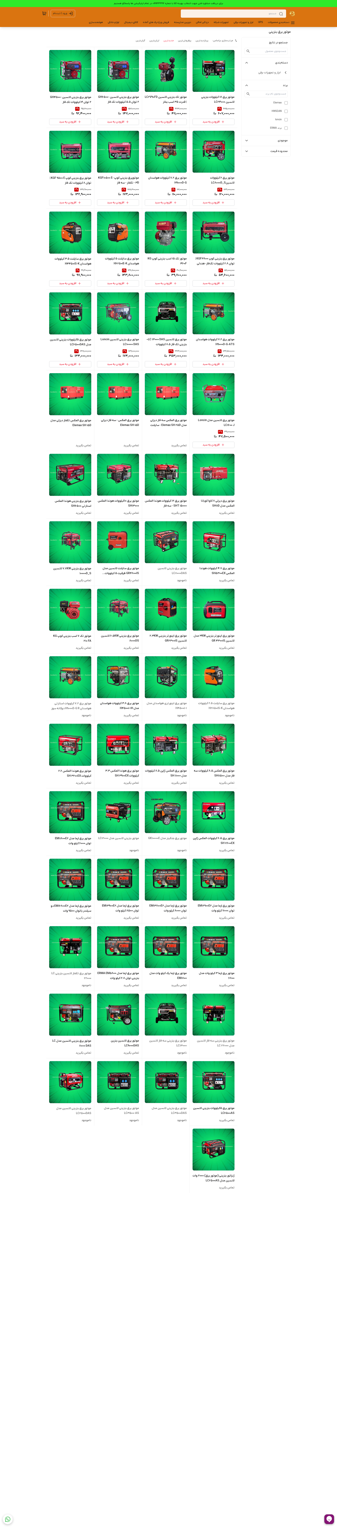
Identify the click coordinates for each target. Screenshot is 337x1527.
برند (285, 85)
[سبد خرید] (44, 13)
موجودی (283, 140)
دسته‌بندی (281, 63)
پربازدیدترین (202, 40)
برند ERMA (276, 128)
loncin (278, 119)
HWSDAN (277, 111)
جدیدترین (168, 40)
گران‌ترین (140, 40)
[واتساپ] (8, 1519)
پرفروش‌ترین (184, 40)
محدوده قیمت (279, 151)
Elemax (277, 102)
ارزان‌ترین (154, 40)
